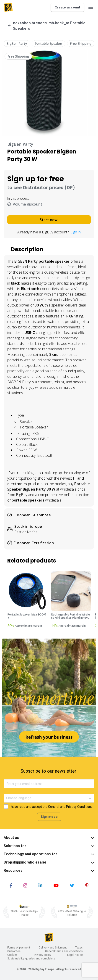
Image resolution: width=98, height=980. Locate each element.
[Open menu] (90, 7)
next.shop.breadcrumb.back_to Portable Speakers (49, 26)
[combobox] (6, 798)
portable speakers (28, 500)
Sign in (75, 232)
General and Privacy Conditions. (70, 806)
